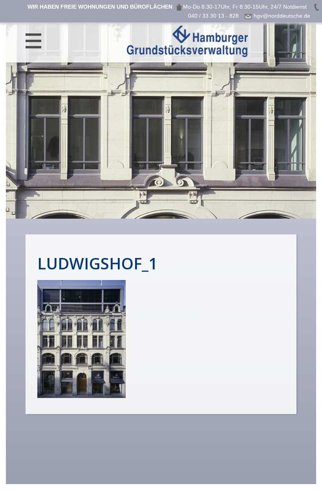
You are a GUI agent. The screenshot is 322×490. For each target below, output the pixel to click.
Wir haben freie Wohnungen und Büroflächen (99, 7)
